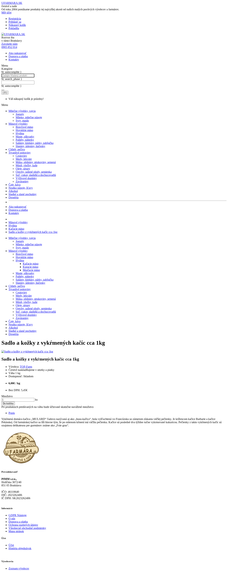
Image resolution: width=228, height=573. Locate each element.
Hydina (20, 133)
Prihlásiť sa (15, 21)
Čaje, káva (14, 184)
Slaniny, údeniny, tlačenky (30, 146)
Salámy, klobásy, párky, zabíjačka (34, 142)
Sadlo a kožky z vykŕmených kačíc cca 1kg (33, 231)
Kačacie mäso (16, 228)
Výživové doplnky (26, 178)
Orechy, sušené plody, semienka (34, 171)
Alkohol (13, 191)
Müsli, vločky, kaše (26, 165)
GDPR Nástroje (18, 515)
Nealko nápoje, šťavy (21, 187)
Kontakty (14, 59)
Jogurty (20, 114)
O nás (12, 518)
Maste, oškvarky (25, 136)
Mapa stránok (16, 531)
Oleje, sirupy (23, 168)
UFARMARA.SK (11, 2)
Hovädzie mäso (24, 130)
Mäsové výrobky (18, 123)
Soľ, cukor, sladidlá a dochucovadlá (36, 175)
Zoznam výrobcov (19, 568)
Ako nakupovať (18, 53)
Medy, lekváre (24, 159)
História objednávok (20, 548)
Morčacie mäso (31, 270)
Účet (11, 545)
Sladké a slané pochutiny (23, 194)
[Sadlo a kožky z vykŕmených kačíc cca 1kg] (27, 351)
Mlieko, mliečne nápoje (29, 117)
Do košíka (8, 403)
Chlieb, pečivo (17, 149)
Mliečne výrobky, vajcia (22, 110)
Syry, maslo (22, 120)
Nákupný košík (17, 25)
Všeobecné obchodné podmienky (27, 528)
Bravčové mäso (24, 126)
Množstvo (7, 396)
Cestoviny (21, 155)
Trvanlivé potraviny (20, 152)
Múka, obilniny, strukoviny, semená (36, 162)
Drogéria (14, 197)
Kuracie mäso (30, 266)
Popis (12, 412)
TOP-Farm (26, 366)
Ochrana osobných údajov (23, 524)
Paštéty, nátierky (25, 139)
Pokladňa (14, 28)
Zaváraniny (22, 181)
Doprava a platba (18, 56)
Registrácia (15, 18)
